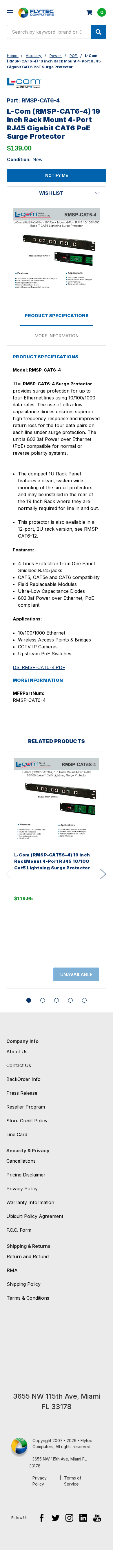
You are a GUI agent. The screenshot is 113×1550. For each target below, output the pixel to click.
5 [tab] (84, 1000)
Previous (8, 874)
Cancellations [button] (21, 1161)
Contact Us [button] (18, 1065)
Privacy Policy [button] (22, 1188)
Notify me (56, 175)
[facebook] (41, 1517)
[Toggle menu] (10, 12)
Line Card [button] (16, 1134)
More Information (56, 335)
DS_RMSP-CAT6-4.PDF (39, 667)
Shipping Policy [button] (24, 1284)
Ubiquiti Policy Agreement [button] (34, 1216)
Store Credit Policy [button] (27, 1121)
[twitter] (55, 1517)
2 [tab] (42, 1000)
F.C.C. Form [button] (18, 1230)
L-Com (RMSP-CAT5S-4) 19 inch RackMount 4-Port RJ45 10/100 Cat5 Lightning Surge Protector (52, 861)
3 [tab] (56, 1000)
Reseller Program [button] (25, 1107)
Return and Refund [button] (28, 1256)
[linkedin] (83, 1517)
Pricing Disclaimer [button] (25, 1175)
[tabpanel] (56, 869)
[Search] (98, 32)
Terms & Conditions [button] (28, 1298)
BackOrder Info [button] (23, 1079)
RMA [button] (12, 1270)
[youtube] (97, 1517)
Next (103, 874)
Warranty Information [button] (30, 1202)
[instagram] (69, 1517)
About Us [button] (17, 1051)
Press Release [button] (21, 1093)
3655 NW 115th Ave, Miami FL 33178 (58, 1462)
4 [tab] (70, 1000)
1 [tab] (28, 1000)
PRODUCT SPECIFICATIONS (57, 315)
